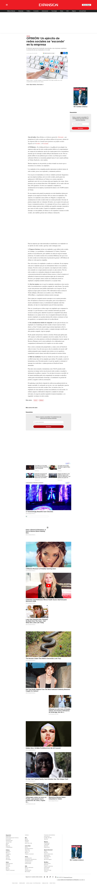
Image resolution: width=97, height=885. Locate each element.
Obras (61, 11)
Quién (7, 862)
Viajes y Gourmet (10, 870)
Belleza (8, 869)
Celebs (27, 841)
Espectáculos (9, 863)
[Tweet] (62, 53)
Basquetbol (47, 855)
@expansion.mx (50, 877)
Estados (8, 856)
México (8, 852)
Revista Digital (86, 5)
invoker (38, 143)
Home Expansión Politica (12, 837)
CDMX (7, 855)
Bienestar (46, 868)
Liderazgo (46, 844)
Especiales (47, 847)
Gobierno (8, 851)
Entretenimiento (29, 848)
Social (26, 868)
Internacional (45, 11)
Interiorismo (28, 863)
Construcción (28, 858)
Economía (36, 11)
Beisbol (46, 852)
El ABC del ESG (48, 837)
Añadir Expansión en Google (49, 53)
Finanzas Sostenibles (49, 835)
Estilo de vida (28, 843)
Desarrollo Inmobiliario (31, 859)
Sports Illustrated (48, 850)
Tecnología (54, 11)
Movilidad (27, 871)
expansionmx (45, 877)
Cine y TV (27, 851)
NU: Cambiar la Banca (80, 106)
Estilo (26, 847)
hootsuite (45, 143)
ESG (67, 11)
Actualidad (46, 843)
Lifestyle (46, 858)
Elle (26, 837)
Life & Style (28, 846)
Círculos (8, 866)
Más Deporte (47, 856)
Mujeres (74, 11)
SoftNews (41, 400)
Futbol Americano (48, 853)
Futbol (45, 851)
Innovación (47, 836)
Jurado (46, 871)
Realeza (8, 864)
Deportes (27, 849)
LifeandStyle (9, 847)
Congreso (8, 854)
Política (28, 11)
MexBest (46, 862)
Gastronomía (47, 863)
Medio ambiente (29, 867)
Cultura (27, 835)
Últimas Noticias (11, 11)
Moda (7, 867)
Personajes (47, 867)
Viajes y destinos (48, 866)
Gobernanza (28, 870)
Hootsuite (60, 137)
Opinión (28, 36)
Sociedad (8, 859)
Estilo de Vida (47, 870)
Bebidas (46, 864)
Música (27, 852)
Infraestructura (29, 860)
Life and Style (82, 11)
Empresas (20, 11)
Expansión (8, 835)
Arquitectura (28, 862)
